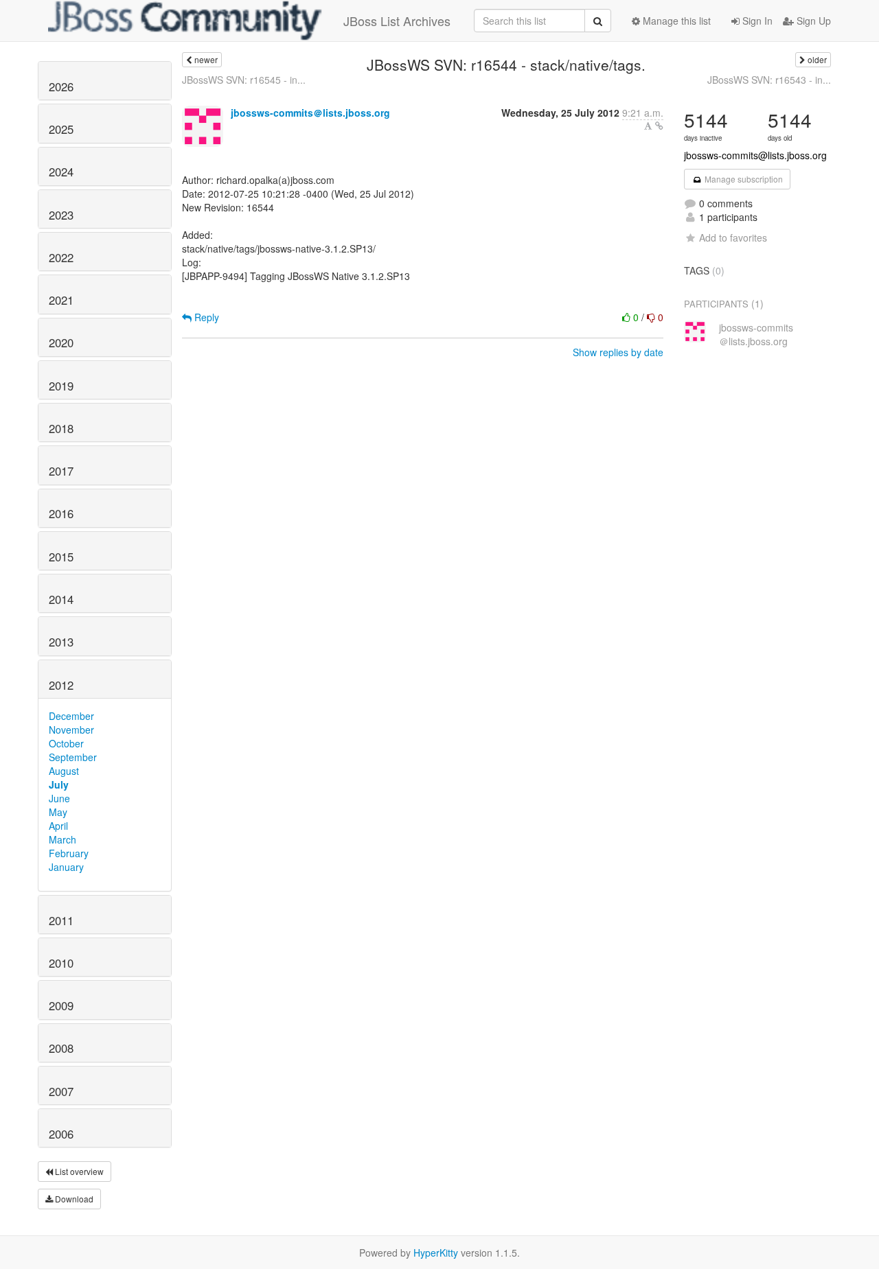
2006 (61, 1134)
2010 (61, 963)
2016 (61, 513)
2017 (61, 471)
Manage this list (675, 20)
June (59, 798)
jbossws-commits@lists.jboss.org (755, 155)
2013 (61, 641)
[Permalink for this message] (659, 125)
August (64, 771)
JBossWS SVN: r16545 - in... (244, 79)
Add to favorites (733, 237)
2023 (61, 215)
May (58, 812)
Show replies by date (618, 352)
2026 (61, 86)
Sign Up (812, 20)
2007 (61, 1091)
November (71, 729)
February (69, 853)
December (71, 716)
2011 (61, 920)
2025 (61, 129)
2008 (61, 1048)
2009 (61, 1005)
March (62, 839)
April (58, 826)
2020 (61, 342)
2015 (61, 556)
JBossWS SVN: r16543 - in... (769, 79)
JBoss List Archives (396, 21)
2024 (61, 171)
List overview (78, 1171)
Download (73, 1198)
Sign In (756, 20)
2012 (61, 685)
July (59, 784)
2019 (61, 385)
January (66, 867)
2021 (61, 300)
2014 (61, 599)
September (73, 757)
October (66, 743)
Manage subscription (743, 179)
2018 (61, 428)
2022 (61, 257)
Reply (205, 317)
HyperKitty (435, 1252)
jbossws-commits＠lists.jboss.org (310, 112)
